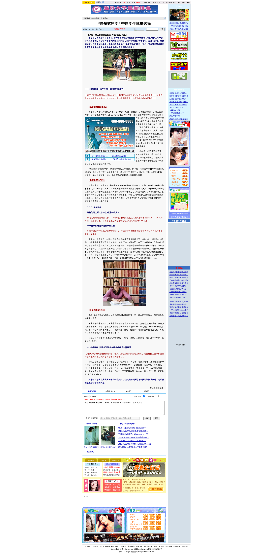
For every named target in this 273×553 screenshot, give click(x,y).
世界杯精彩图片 (175, 110)
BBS (183, 3)
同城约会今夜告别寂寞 (111, 472)
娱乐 (133, 3)
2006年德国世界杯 (176, 107)
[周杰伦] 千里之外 (90, 467)
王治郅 (184, 105)
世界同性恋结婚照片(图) (178, 26)
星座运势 (108, 485)
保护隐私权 (148, 546)
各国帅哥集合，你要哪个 (178, 313)
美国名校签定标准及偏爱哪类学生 (133, 431)
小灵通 (103, 460)
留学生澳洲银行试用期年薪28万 (132, 428)
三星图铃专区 (93, 464)
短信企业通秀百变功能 (111, 467)
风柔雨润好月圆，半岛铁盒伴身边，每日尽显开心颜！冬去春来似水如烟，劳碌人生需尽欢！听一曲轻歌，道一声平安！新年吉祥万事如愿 (144, 480)
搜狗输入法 (97, 546)
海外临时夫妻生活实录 (178, 295)
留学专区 (95, 18)
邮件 (174, 3)
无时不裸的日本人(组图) (178, 302)
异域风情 (179, 6)
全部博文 (185, 546)
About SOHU (159, 546)
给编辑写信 (180, 345)
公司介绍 (168, 546)
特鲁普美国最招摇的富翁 (178, 283)
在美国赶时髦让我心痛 (178, 289)
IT (141, 3)
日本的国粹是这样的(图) (178, 280)
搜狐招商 (183, 221)
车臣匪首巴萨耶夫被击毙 (178, 96)
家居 (154, 3)
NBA (180, 102)
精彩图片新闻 (91, 424)
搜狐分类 (175, 221)
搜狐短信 (91, 460)
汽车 (145, 3)
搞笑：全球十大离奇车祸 (178, 277)
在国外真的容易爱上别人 (178, 272)
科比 (184, 102)
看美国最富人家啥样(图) (178, 23)
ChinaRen (168, 3)
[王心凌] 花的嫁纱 (90, 475)
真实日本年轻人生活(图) (178, 29)
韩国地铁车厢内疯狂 (108, 447)
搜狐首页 (118, 3)
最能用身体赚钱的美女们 (178, 304)
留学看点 (104, 18)
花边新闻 (108, 487)
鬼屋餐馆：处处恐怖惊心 (178, 316)
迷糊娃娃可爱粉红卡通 (179, 214)
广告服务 (122, 546)
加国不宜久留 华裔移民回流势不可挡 (134, 444)
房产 (149, 3)
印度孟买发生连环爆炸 (178, 93)
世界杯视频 (173, 113)
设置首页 (88, 546)
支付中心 (106, 546)
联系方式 (139, 546)
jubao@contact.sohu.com (145, 552)
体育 (129, 3)
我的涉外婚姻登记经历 (178, 297)
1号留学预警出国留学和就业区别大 (133, 437)
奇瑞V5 (185, 119)
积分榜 (181, 113)
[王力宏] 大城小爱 (90, 473)
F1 (187, 102)
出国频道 (87, 18)
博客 (179, 3)
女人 (159, 3)
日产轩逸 (178, 119)
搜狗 (188, 3)
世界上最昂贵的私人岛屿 (178, 310)
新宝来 (172, 119)
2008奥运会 (173, 102)
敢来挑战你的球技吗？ (111, 475)
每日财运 (116, 485)
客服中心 (131, 546)
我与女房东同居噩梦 (91, 447)
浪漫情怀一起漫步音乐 (111, 470)
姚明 (180, 105)
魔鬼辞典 (116, 487)
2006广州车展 (174, 116)
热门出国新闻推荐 (128, 424)
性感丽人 (115, 460)
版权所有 (158, 549)
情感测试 (108, 490)
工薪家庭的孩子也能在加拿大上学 (133, 434)
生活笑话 (116, 490)
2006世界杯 (173, 105)
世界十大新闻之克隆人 (178, 292)
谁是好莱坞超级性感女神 (178, 307)
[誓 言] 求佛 (89, 470)
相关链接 (89, 452)
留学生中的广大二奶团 (178, 286)
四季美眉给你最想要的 (179, 217)
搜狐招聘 (114, 546)
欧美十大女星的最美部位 (178, 275)
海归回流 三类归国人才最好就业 (132, 447)
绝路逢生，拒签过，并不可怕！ (132, 441)
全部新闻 (176, 546)
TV (163, 3)
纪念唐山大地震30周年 (178, 99)
